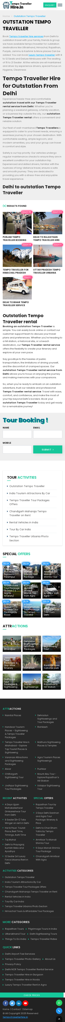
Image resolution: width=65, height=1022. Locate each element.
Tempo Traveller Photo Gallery (23, 959)
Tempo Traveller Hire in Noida (22, 979)
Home (6, 16)
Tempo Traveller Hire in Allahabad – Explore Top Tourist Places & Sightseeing (17, 747)
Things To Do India (15, 939)
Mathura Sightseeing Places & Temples (48, 744)
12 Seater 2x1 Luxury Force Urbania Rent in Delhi (16, 860)
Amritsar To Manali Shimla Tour (46, 841)
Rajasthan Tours (14, 929)
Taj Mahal (10, 839)
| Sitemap (27, 1009)
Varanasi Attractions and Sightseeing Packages (16, 761)
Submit (47, 449)
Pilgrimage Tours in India (42, 929)
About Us (50, 959)
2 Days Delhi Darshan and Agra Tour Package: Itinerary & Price (47, 818)
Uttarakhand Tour (15, 934)
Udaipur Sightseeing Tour (48, 787)
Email (36, 427)
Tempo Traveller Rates (44, 939)
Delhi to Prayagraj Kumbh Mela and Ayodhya (14, 848)
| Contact (15, 1009)
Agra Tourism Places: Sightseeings (49, 759)
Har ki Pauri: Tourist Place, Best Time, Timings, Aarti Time (15, 831)
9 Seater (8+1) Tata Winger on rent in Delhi (17, 821)
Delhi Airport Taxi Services (20, 954)
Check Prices (32, 995)
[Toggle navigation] (60, 5)
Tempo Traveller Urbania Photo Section (29, 538)
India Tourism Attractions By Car (29, 493)
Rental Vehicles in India (23, 522)
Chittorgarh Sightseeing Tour (14, 775)
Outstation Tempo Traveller (27, 486)
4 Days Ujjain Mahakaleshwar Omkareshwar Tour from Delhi (15, 809)
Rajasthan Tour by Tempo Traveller (46, 806)
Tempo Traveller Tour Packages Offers (29, 502)
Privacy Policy (13, 964)
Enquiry (50, 5)
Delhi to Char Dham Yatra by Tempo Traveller (46, 831)
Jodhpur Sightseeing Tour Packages (16, 787)
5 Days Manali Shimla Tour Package (48, 849)
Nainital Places (13, 715)
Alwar (8, 768)
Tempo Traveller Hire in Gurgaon (24, 974)
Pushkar (41, 768)
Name (6, 427)
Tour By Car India (20, 529)
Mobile (7, 442)
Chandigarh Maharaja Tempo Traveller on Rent (28, 513)
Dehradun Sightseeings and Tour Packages (47, 719)
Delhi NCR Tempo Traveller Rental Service (29, 969)
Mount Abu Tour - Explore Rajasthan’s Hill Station (48, 777)
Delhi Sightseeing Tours (43, 934)
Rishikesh (42, 726)
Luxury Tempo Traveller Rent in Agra (26, 984)
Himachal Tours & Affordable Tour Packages (29, 911)
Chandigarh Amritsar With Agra (48, 858)
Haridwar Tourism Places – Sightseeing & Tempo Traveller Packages (16, 732)
